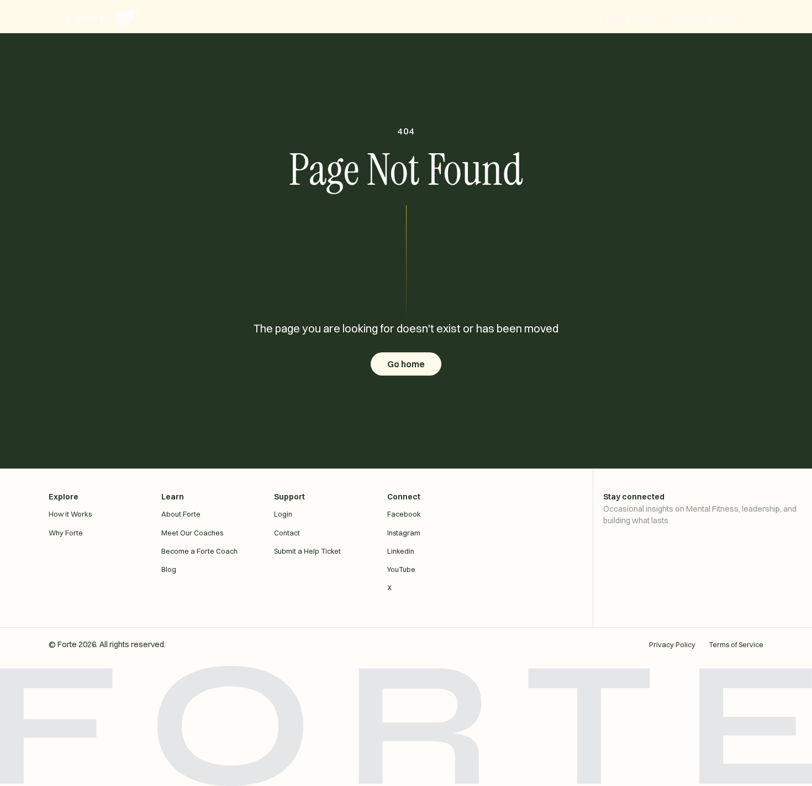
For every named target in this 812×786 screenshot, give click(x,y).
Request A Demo (706, 18)
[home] (106, 19)
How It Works (632, 18)
